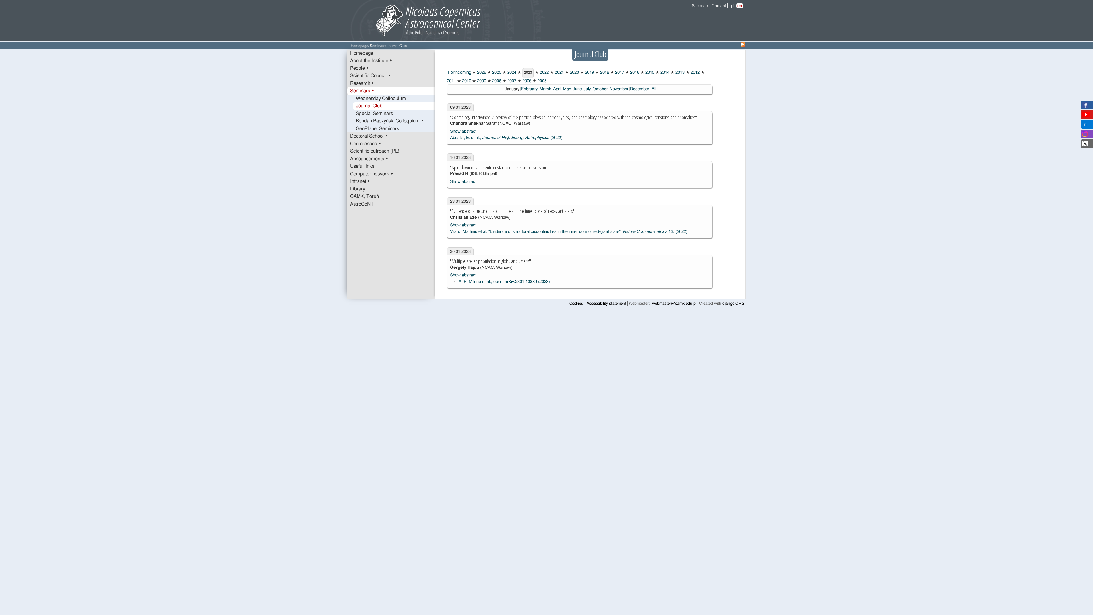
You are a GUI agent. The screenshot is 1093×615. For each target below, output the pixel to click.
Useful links (362, 166)
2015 (649, 72)
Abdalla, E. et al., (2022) (506, 138)
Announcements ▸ (369, 159)
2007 (511, 81)
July (587, 89)
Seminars (377, 46)
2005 (541, 81)
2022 (544, 72)
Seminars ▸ (362, 91)
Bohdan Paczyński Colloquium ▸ (390, 121)
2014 (664, 72)
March (545, 89)
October (600, 89)
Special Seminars (374, 113)
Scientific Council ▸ (370, 75)
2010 (466, 81)
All (654, 89)
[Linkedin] (1085, 126)
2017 (619, 72)
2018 (604, 72)
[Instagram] (1085, 135)
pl (732, 6)
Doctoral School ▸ (369, 136)
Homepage (359, 46)
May (567, 89)
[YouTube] (1086, 116)
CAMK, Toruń (364, 196)
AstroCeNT (362, 204)
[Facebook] (1085, 106)
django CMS (733, 304)
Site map (700, 6)
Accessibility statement (606, 304)
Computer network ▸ (371, 174)
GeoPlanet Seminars (377, 128)
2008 (496, 81)
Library (357, 189)
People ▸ (359, 68)
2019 (589, 72)
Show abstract (463, 131)
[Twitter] (1085, 145)
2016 (634, 72)
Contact (719, 6)
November (618, 89)
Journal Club (369, 106)
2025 (496, 72)
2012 (694, 72)
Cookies (576, 304)
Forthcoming (459, 72)
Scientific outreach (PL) (375, 151)
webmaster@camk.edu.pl (674, 304)
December (639, 89)
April (557, 89)
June (577, 89)
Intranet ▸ (360, 181)
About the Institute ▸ (371, 60)
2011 (451, 81)
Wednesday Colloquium (381, 98)
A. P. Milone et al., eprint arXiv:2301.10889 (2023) (504, 282)
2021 (559, 72)
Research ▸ (362, 83)
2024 (511, 72)
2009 (481, 81)
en (739, 6)
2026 (481, 72)
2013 (679, 72)
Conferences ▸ (365, 144)
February (529, 89)
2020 (574, 72)
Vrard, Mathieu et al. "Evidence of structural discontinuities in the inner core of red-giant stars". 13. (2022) (568, 231)
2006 (526, 81)
